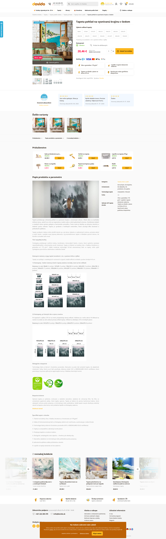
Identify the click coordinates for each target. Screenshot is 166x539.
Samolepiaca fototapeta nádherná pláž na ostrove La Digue (15, 484)
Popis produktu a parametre (53, 138)
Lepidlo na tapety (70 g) (119, 154)
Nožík (114, 164)
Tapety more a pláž (79, 14)
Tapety (46, 14)
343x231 (95, 36)
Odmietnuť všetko (84, 533)
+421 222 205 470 (41, 514)
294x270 (87, 36)
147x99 (85, 31)
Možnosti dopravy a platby (92, 518)
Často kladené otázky (115, 518)
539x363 (125, 36)
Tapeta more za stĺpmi (147, 482)
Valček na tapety (83, 154)
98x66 (79, 31)
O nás (111, 514)
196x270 (108, 31)
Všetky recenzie (44, 105)
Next (70, 42)
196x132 (100, 31)
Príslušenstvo (36, 138)
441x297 (110, 36)
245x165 (115, 31)
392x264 (102, 36)
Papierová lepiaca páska (86, 164)
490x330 (117, 36)
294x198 (80, 36)
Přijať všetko (97, 533)
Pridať (59, 158)
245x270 (123, 31)
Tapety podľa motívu (55, 14)
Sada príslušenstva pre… (53, 154)
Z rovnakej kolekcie (73, 138)
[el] (132, 529)
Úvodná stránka (37, 14)
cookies (51, 529)
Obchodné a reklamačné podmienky (94, 514)
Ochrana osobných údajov (91, 516)
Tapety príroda (68, 14)
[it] (130, 529)
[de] (127, 529)
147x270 (93, 31)
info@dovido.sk (59, 514)
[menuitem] (44, 10)
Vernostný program (115, 516)
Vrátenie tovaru (88, 520)
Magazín (111, 520)
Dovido (101, 78)
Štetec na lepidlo (50, 164)
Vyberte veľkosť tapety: (84, 27)
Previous (28, 469)
